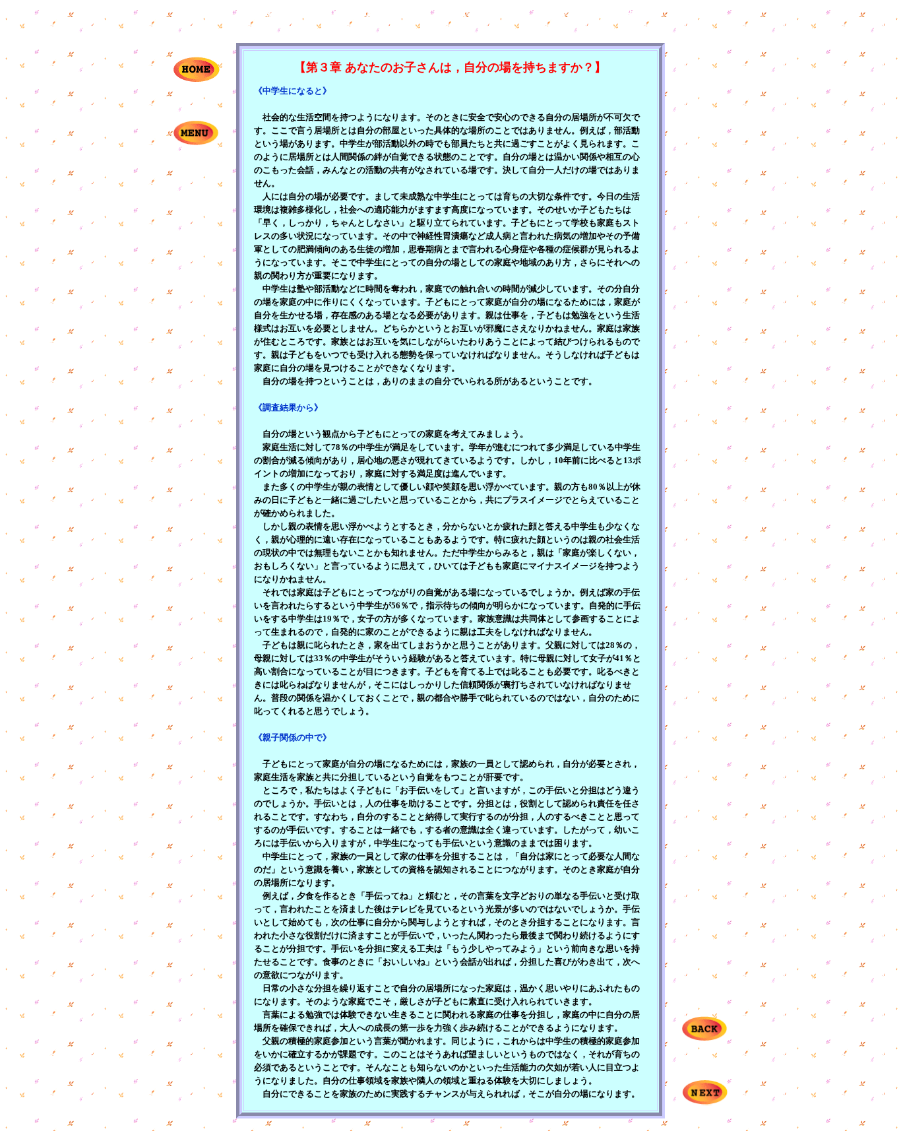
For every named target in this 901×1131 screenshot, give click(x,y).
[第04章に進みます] (705, 1101)
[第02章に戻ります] (704, 1038)
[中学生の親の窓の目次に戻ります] (195, 142)
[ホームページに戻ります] (196, 78)
